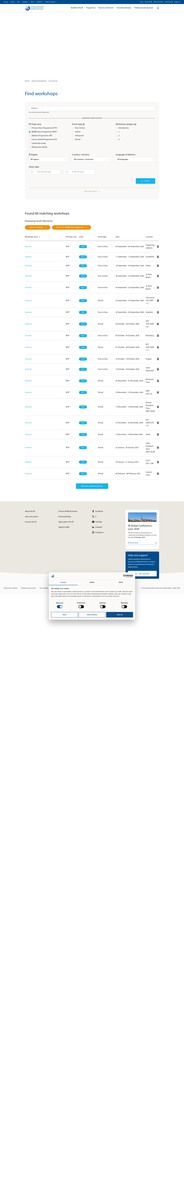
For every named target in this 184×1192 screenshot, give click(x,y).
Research (39, 2)
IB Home (27, 81)
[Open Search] (158, 8)
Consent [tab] (63, 582)
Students (25, 2)
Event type (102, 237)
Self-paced (79, 136)
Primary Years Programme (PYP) (44, 128)
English (176, 2)
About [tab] (121, 582)
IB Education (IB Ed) (39, 147)
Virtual (77, 140)
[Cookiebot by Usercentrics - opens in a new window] (124, 576)
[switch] (81, 606)
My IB (12, 2)
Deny (64, 614)
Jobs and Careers (158, 2)
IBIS (18, 2)
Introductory (124, 128)
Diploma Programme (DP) (42, 136)
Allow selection (92, 614)
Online (77, 132)
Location (149, 237)
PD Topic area (71, 237)
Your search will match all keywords (39, 112)
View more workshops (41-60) (91, 486)
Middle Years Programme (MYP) (44, 132)
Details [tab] (92, 582)
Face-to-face (80, 128)
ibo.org (6, 2)
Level (81, 237)
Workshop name (32, 237)
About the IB (148, 2)
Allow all (119, 614)
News (141, 2)
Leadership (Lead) (39, 143)
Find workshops (53, 81)
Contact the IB (169, 2)
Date (117, 237)
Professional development (39, 81)
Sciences (28, 247)
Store (32, 2)
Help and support (50, 2)
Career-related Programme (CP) (44, 140)
